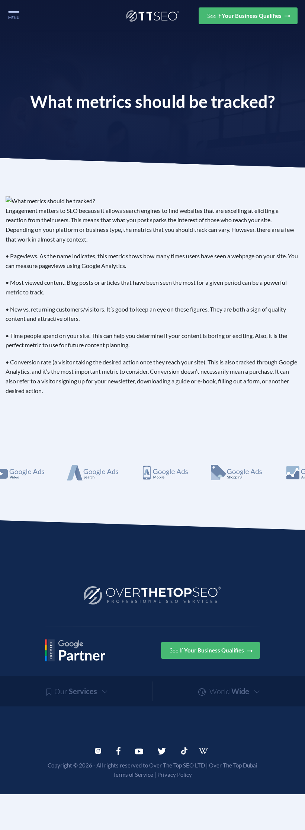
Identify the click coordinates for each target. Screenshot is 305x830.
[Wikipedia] (207, 751)
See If (245, 15)
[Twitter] (162, 750)
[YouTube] (139, 750)
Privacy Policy (174, 774)
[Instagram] (98, 750)
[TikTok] (184, 750)
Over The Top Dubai (233, 765)
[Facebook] (118, 750)
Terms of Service (133, 774)
